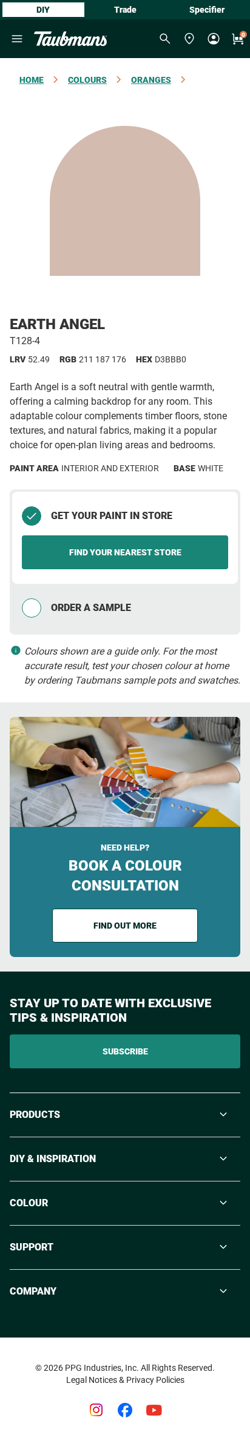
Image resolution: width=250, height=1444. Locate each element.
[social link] (96, 1410)
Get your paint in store (111, 515)
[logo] (70, 38)
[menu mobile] (17, 38)
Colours (87, 80)
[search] (165, 38)
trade (125, 10)
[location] (189, 38)
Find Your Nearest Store (125, 552)
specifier (207, 10)
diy (43, 10)
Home (31, 80)
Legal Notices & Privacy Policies (125, 1380)
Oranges (151, 80)
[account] (213, 38)
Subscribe (125, 1051)
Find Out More (125, 925)
